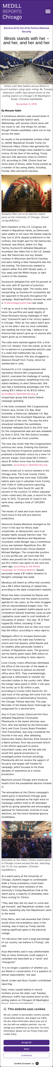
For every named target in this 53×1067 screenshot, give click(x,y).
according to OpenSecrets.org (18, 393)
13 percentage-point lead (18, 302)
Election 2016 (11, 28)
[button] (48, 11)
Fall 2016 (25, 28)
